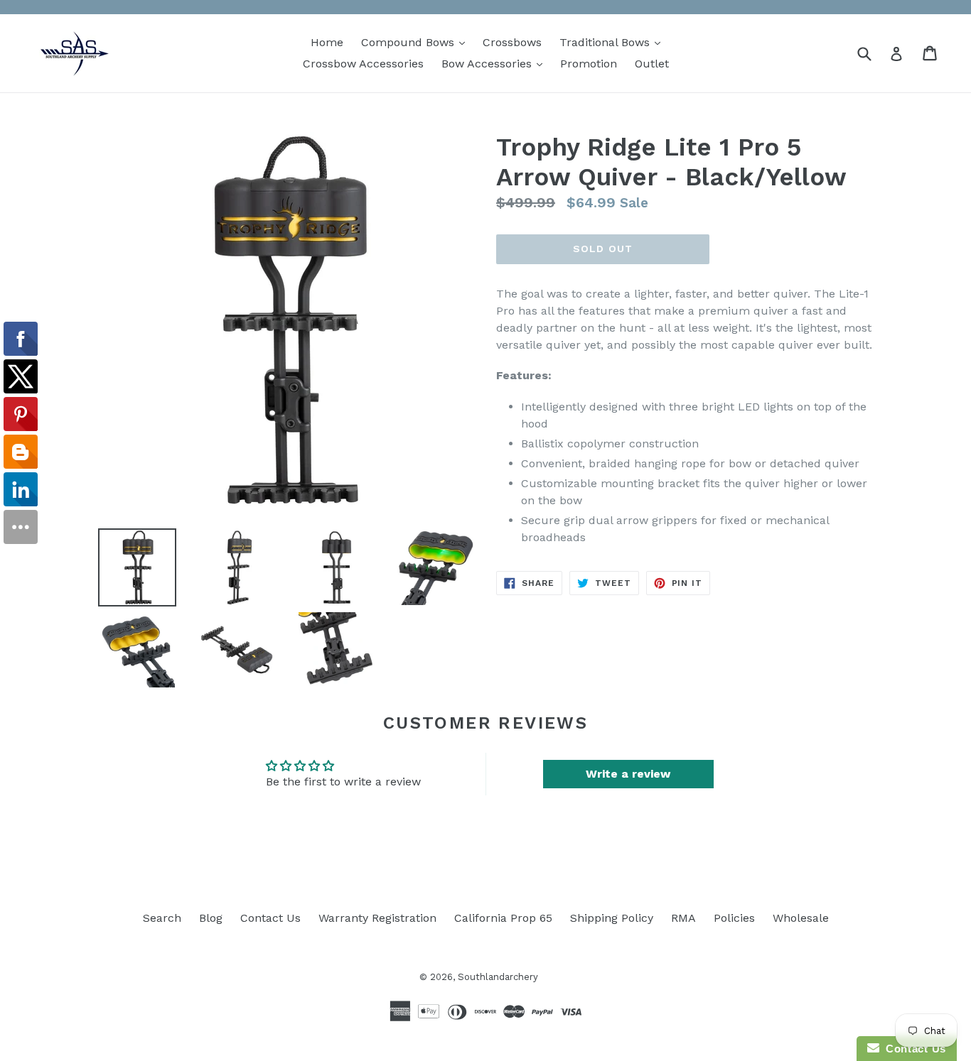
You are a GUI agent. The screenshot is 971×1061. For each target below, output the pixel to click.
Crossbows (512, 42)
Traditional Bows (613, 42)
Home (327, 42)
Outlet (652, 63)
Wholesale (801, 918)
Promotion (588, 63)
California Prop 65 (503, 918)
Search (162, 918)
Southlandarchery (498, 977)
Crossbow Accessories (363, 63)
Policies (734, 918)
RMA (683, 918)
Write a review (628, 773)
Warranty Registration (377, 918)
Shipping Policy (611, 918)
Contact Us (270, 918)
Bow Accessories (495, 63)
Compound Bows (416, 42)
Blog (210, 918)
